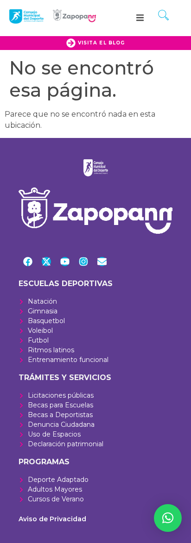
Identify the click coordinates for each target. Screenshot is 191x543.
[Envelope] (102, 261)
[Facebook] (27, 261)
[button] (140, 17)
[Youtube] (65, 261)
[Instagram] (83, 261)
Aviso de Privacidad (52, 519)
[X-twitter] (46, 261)
